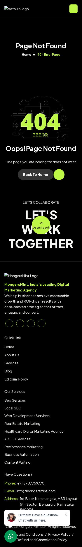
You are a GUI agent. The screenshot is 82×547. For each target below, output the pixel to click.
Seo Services (15, 400)
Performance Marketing (23, 446)
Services (11, 363)
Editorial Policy (16, 379)
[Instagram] (41, 323)
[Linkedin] (9, 323)
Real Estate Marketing (22, 423)
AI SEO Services (17, 439)
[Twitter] (20, 323)
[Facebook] (31, 323)
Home (9, 347)
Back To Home (35, 174)
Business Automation (21, 454)
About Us (11, 355)
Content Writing (17, 462)
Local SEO (12, 408)
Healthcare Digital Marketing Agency (33, 431)
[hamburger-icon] (73, 8)
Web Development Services (27, 415)
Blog (8, 371)
